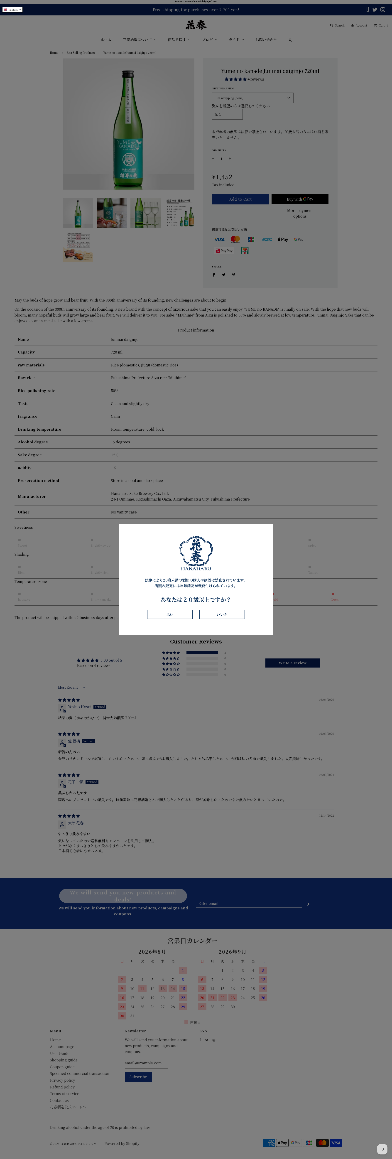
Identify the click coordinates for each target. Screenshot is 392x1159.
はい (170, 614)
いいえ (222, 614)
